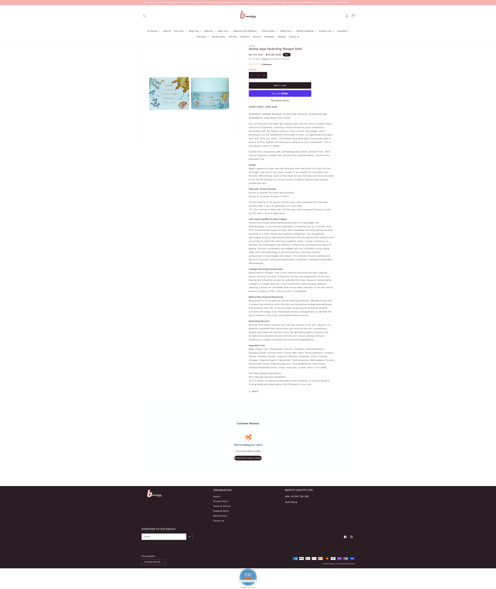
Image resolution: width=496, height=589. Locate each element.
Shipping (265, 59)
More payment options (280, 100)
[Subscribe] (189, 536)
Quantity (253, 69)
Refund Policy (220, 516)
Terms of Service (222, 506)
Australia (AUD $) (152, 562)
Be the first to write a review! (248, 458)
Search (216, 496)
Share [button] (255, 391)
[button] (144, 16)
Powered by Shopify (347, 564)
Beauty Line (334, 564)
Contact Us (218, 521)
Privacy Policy (220, 501)
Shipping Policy (221, 511)
